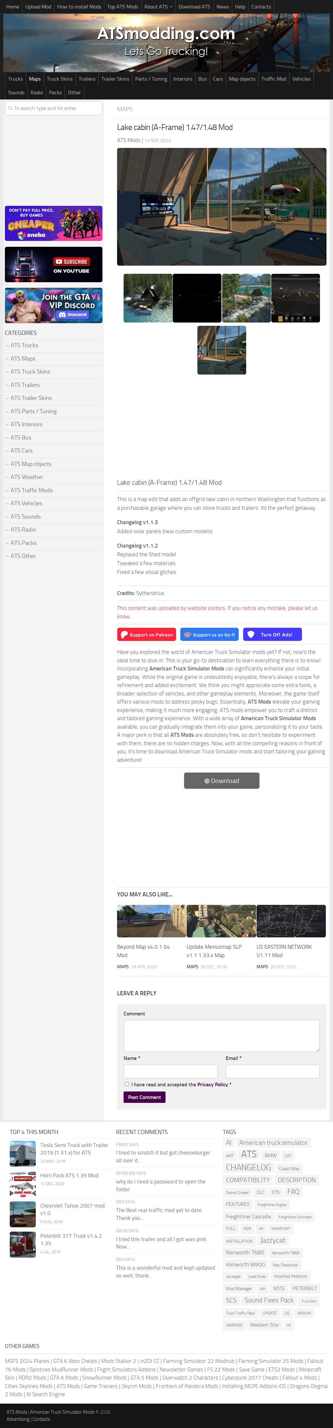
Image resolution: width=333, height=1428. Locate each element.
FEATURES (238, 1204)
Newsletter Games (181, 1369)
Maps (35, 79)
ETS (276, 1192)
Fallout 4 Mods (299, 1377)
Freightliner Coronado (295, 1217)
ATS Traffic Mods (32, 490)
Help (240, 7)
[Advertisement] (221, 428)
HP (261, 1229)
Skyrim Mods (137, 1386)
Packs (55, 92)
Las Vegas (233, 1277)
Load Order (257, 1276)
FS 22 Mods (221, 1369)
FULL (231, 1228)
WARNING (234, 1325)
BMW (271, 1155)
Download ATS (194, 7)
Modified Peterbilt (290, 1276)
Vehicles (301, 79)
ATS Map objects (31, 464)
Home (12, 7)
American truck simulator (273, 1142)
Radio (37, 92)
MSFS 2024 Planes (27, 1361)
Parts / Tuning (151, 79)
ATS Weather (27, 477)
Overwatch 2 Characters (190, 1377)
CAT (288, 1155)
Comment (134, 1014)
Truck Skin (309, 1301)
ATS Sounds (26, 516)
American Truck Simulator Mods (62, 1412)
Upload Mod (38, 7)
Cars (218, 79)
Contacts (261, 7)
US (287, 1313)
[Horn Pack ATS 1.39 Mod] (23, 1184)
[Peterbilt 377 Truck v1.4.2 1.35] (23, 1245)
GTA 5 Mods (144, 1377)
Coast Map (289, 1168)
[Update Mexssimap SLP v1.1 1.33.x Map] (221, 921)
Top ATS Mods (122, 7)
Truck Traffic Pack (240, 1313)
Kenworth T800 (286, 1252)
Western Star (264, 1325)
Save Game (252, 1369)
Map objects (242, 79)
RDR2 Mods (32, 1377)
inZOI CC (149, 1361)
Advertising (18, 1419)
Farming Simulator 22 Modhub (198, 1361)
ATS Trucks (24, 345)
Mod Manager (239, 1288)
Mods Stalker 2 (118, 1361)
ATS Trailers (25, 385)
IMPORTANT (280, 1229)
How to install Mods (79, 7)
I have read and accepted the (181, 1084)
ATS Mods (68, 1386)
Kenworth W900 (245, 1264)
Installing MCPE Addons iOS (254, 1386)
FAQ (293, 1192)
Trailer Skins (115, 79)
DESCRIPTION (297, 1180)
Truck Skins (60, 79)
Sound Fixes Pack (269, 1300)
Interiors (182, 79)
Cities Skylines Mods (29, 1386)
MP (262, 1289)
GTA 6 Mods (64, 1377)
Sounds (16, 92)
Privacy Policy (212, 1084)
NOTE (279, 1288)
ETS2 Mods (282, 1369)
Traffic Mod (273, 79)
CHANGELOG (248, 1167)
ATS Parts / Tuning (34, 411)
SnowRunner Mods (104, 1377)
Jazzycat (273, 1240)
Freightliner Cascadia (248, 1216)
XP (289, 1325)
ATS (249, 1154)
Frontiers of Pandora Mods (187, 1386)
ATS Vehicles (26, 503)
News (223, 7)
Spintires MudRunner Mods (61, 1369)
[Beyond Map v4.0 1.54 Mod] (151, 921)
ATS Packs (23, 543)
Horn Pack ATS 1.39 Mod (69, 1175)
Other (74, 92)
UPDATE (270, 1313)
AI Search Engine (45, 1394)
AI (229, 1142)
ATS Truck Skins (30, 371)
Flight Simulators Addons (126, 1369)
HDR (247, 1228)
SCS (231, 1300)
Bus (202, 79)
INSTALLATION (239, 1241)
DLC (260, 1192)
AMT (229, 1155)
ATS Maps (23, 358)
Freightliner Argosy (272, 1205)
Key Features (285, 1265)
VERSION (304, 1313)
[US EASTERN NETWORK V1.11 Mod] (291, 921)
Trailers (87, 79)
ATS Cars (22, 450)
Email (234, 1058)
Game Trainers (101, 1386)
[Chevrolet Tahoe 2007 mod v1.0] (23, 1214)
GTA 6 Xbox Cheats (75, 1361)
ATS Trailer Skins (31, 398)
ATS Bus (21, 437)
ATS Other (23, 556)
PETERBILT (305, 1288)
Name (132, 1058)
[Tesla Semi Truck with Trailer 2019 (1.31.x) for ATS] (23, 1154)
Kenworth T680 (245, 1252)
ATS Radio (23, 529)
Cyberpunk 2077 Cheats (250, 1377)
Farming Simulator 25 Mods (270, 1361)
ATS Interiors (26, 424)
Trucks (15, 79)
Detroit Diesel (237, 1192)
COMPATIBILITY (248, 1180)
